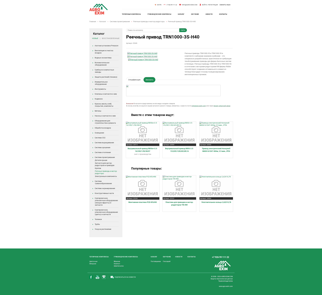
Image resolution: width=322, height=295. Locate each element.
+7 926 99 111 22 (171, 5)
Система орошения (102, 147)
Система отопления (103, 152)
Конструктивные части (104, 193)
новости (209, 14)
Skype (159, 5)
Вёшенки (117, 261)
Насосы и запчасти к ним (105, 116)
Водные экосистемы (103, 58)
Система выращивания (104, 143)
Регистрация (213, 5)
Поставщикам (156, 261)
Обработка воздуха (103, 128)
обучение (195, 14)
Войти (204, 5)
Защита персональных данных (222, 279)
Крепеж (98, 168)
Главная (92, 21)
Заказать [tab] (149, 80)
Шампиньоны (119, 266)
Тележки (98, 219)
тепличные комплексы (131, 14)
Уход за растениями (103, 229)
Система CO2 (100, 138)
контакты (223, 14)
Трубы (97, 224)
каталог (181, 14)
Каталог (102, 21)
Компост (117, 264)
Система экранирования (105, 188)
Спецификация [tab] (134, 79)
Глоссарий (166, 261)
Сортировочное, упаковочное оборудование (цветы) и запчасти (106, 212)
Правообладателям (225, 281)
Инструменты (100, 89)
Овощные (92, 264)
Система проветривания (120, 21)
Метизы (98, 111)
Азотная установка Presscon (106, 46)
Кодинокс (99, 99)
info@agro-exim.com (189, 5)
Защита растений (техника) (106, 77)
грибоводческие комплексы (159, 14)
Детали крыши (101, 160)
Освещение (99, 133)
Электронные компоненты (106, 176)
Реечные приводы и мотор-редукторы (149, 21)
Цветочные (93, 261)
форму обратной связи (222, 106)
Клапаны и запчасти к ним (106, 94)
